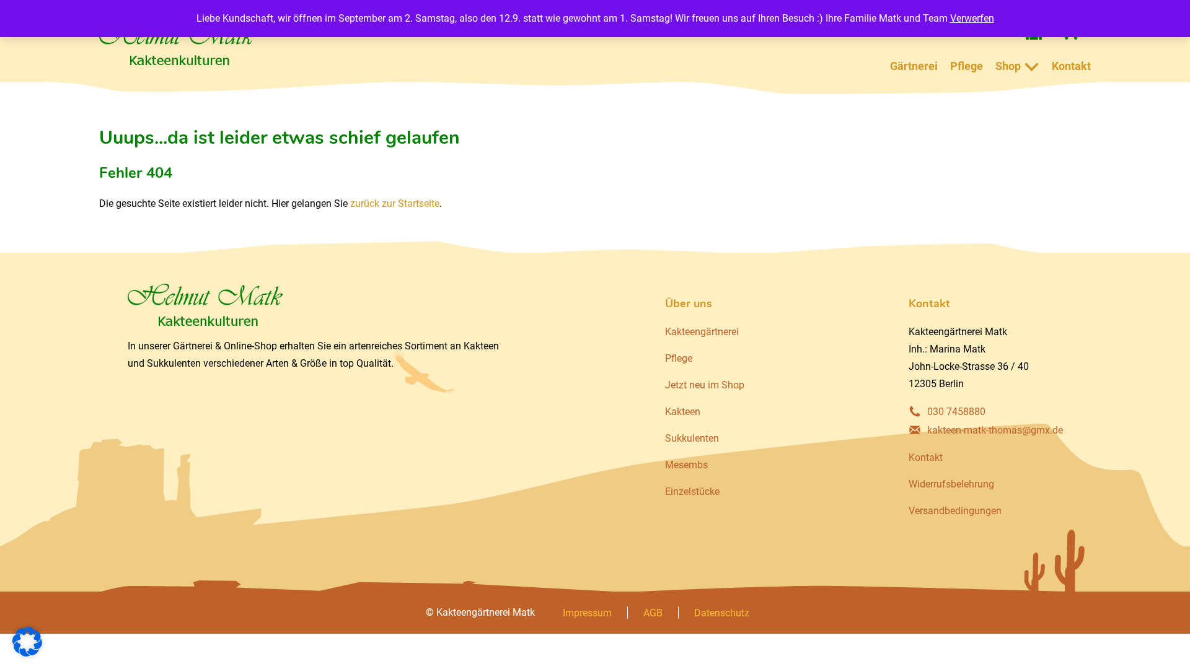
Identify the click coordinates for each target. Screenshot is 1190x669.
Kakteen (682, 412)
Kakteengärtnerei (702, 332)
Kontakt (1071, 65)
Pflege (966, 65)
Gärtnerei (914, 65)
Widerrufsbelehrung (951, 484)
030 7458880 (956, 412)
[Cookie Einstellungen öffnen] (27, 653)
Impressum (587, 613)
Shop (1008, 65)
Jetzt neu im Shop (704, 385)
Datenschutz (721, 613)
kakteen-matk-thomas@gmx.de (995, 430)
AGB (653, 613)
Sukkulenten (692, 438)
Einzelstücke (692, 491)
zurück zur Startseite (394, 203)
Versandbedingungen (955, 511)
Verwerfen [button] (972, 18)
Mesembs (686, 465)
